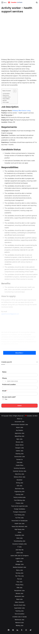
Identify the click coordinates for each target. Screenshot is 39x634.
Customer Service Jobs (19, 471)
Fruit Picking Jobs (20, 515)
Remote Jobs (19, 593)
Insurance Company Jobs (19, 544)
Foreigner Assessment (19, 512)
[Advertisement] (19, 36)
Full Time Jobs (19, 517)
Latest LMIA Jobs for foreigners (20, 555)
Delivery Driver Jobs (19, 477)
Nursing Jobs (19, 573)
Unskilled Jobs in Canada (19, 616)
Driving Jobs (19, 482)
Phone (4, 378)
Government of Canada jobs (19, 520)
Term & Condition (19, 614)
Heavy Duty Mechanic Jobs (19, 526)
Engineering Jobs (19, 491)
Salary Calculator (19, 602)
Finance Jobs (19, 503)
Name (4, 372)
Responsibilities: (6, 98)
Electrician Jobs (19, 488)
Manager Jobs (20, 564)
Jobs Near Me (19, 549)
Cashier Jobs (19, 450)
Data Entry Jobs (19, 474)
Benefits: (5, 100)
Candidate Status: (7, 96)
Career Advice (19, 445)
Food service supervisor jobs (19, 506)
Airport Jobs (19, 427)
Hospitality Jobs (19, 535)
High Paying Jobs (19, 529)
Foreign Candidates (19, 509)
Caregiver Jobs (19, 448)
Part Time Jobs (19, 576)
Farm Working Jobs (19, 500)
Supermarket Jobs (19, 608)
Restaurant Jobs (19, 596)
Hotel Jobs (19, 538)
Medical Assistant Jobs (19, 567)
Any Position (19, 430)
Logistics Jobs (20, 558)
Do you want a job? (9, 397)
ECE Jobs (19, 485)
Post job (19, 579)
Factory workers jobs (19, 497)
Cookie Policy (19, 465)
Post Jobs (19, 581)
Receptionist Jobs (19, 590)
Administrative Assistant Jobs (19, 424)
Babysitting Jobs (19, 436)
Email (4, 391)
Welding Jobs (19, 625)
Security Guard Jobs (19, 605)
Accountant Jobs (19, 421)
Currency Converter (19, 468)
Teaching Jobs (19, 611)
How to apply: (6, 102)
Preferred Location (9, 384)
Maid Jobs (19, 561)
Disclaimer (19, 480)
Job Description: (6, 93)
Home (19, 532)
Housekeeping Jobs (19, 541)
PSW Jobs (19, 587)
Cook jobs (19, 462)
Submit (19, 405)
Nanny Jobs (19, 570)
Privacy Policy (19, 584)
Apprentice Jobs (19, 433)
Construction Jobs (19, 456)
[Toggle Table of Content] (14, 91)
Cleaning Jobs (19, 453)
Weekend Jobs (19, 622)
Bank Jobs (19, 439)
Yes (6, 399)
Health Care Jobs (19, 523)
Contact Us (19, 459)
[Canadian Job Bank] (15, 2)
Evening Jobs (19, 494)
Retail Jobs (19, 599)
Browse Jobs (19, 442)
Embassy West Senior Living (21, 110)
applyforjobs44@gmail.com (10, 314)
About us (19, 418)
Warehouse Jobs (19, 619)
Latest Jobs (19, 552)
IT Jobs (20, 547)
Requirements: (6, 95)
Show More (19, 353)
